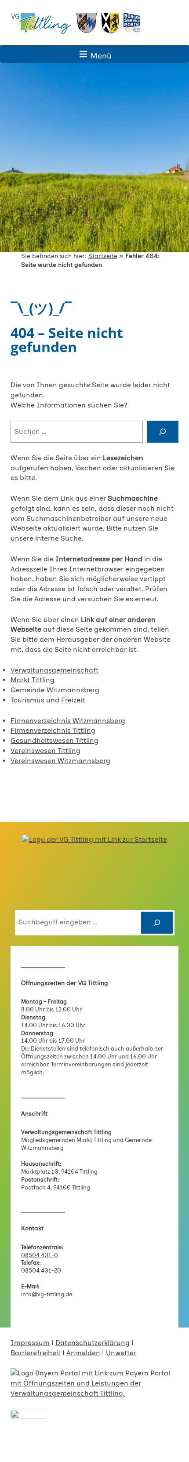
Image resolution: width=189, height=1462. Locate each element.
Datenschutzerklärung (92, 1342)
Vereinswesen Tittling (45, 750)
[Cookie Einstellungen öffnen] (16, 1451)
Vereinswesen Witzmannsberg (60, 760)
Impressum (30, 1342)
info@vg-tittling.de (46, 1294)
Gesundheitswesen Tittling (54, 740)
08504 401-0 (39, 1255)
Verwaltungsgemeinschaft (54, 670)
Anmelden (83, 1353)
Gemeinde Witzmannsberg (55, 690)
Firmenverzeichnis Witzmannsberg (68, 720)
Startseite (102, 256)
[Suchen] (156, 923)
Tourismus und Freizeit (48, 700)
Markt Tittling (33, 680)
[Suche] (162, 432)
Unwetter (121, 1353)
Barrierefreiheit (36, 1353)
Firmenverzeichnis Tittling (53, 730)
